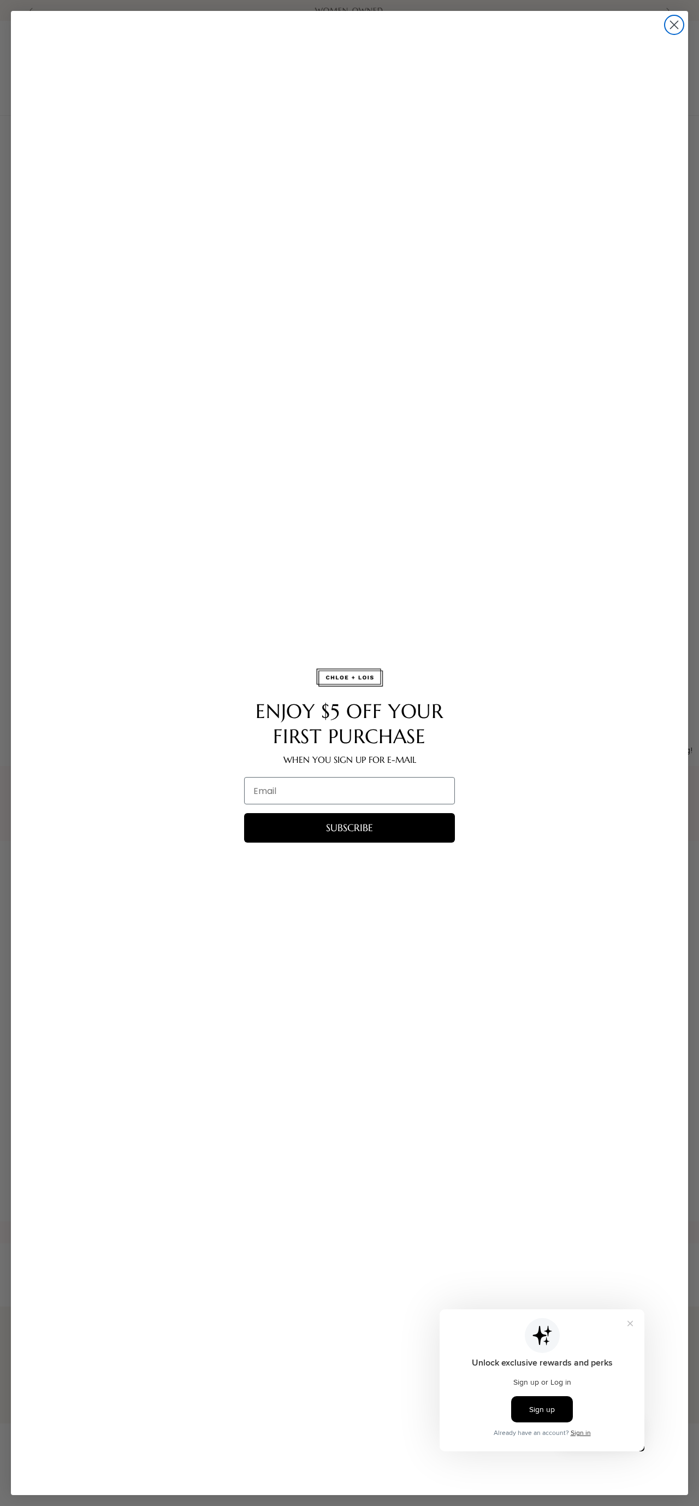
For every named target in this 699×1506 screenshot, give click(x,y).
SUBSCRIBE (349, 827)
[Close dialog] (674, 24)
